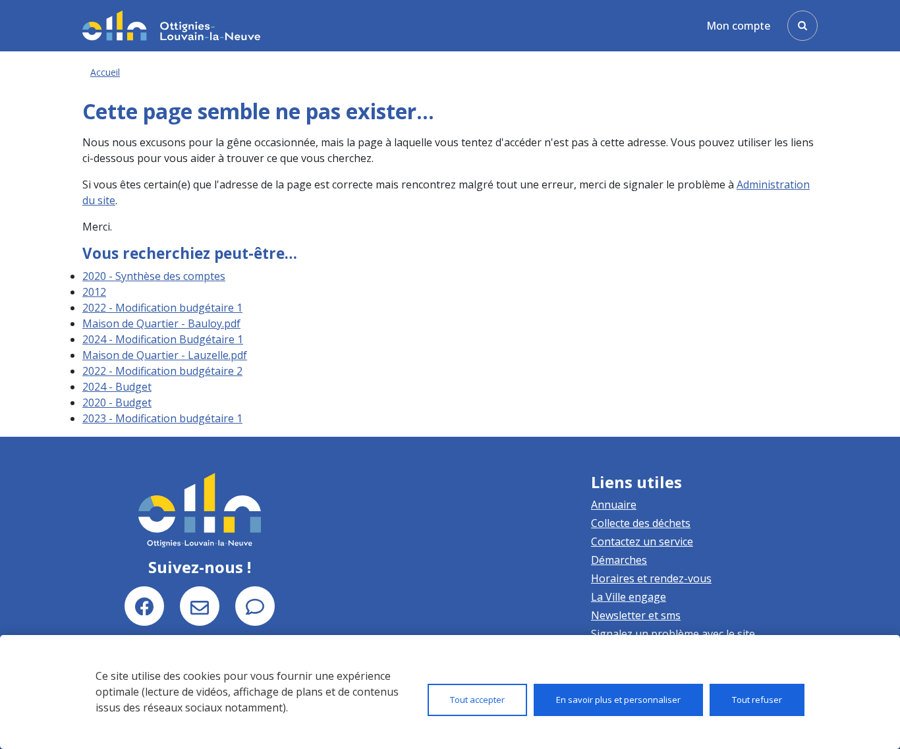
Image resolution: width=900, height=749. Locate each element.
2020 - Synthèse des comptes (153, 276)
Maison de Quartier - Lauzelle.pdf (164, 355)
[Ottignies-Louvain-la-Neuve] (171, 25)
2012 (94, 292)
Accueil (105, 72)
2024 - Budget (117, 386)
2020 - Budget (117, 402)
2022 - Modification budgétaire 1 (162, 307)
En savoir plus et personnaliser (618, 700)
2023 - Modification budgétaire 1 (162, 418)
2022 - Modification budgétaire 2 (162, 371)
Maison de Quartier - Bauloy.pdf (161, 323)
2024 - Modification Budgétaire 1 (162, 339)
